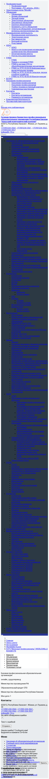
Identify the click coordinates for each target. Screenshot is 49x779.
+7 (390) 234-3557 (25, 711)
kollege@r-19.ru (7, 132)
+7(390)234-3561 (24, 128)
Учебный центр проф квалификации (22, 743)
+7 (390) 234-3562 (8, 711)
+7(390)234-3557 (8, 130)
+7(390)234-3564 (8, 128)
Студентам (11, 745)
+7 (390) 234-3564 (8, 709)
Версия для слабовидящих (12, 107)
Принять (44, 763)
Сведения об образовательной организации (25, 741)
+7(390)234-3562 (39, 128)
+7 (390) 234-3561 (25, 709)
